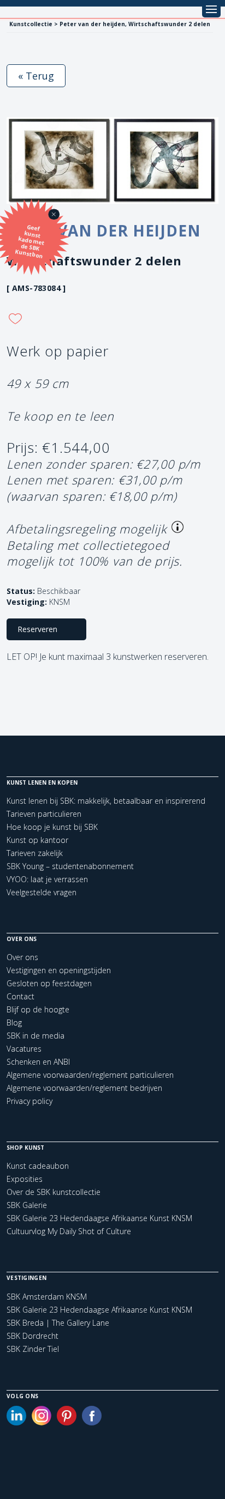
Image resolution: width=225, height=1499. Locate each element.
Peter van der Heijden (102, 230)
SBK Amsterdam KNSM (47, 1297)
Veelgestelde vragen (41, 892)
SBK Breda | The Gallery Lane (58, 1323)
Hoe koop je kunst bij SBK (52, 827)
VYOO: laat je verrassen (47, 879)
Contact (20, 996)
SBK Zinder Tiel (33, 1349)
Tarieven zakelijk (35, 853)
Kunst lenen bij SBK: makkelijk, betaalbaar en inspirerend (106, 801)
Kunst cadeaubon (38, 1166)
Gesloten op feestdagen (49, 983)
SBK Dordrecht (32, 1336)
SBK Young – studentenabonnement (70, 866)
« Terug (36, 75)
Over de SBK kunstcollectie (53, 1192)
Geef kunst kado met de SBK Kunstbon (30, 241)
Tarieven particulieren (44, 814)
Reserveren (37, 629)
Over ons (22, 957)
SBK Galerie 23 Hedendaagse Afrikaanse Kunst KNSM (99, 1218)
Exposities (25, 1179)
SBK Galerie (27, 1205)
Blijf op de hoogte (38, 1009)
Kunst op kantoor (37, 840)
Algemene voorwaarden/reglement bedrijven (84, 1088)
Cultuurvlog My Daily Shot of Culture (69, 1231)
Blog (14, 1022)
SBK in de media (35, 1035)
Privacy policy (29, 1101)
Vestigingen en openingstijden (59, 970)
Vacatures (24, 1048)
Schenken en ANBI (38, 1062)
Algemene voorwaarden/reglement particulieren (90, 1075)
